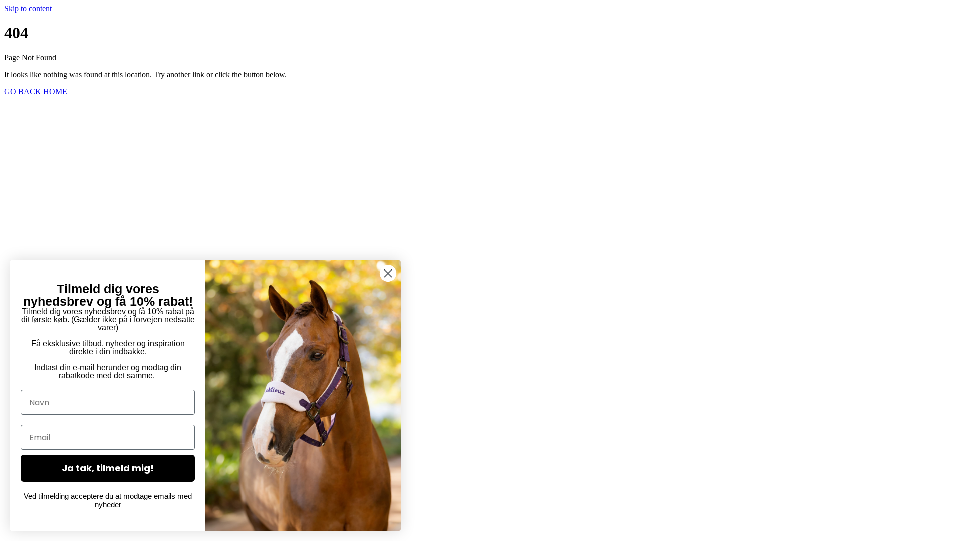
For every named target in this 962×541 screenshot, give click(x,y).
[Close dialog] (388, 273)
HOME (55, 91)
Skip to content (28, 8)
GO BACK (22, 91)
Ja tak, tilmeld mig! (108, 468)
